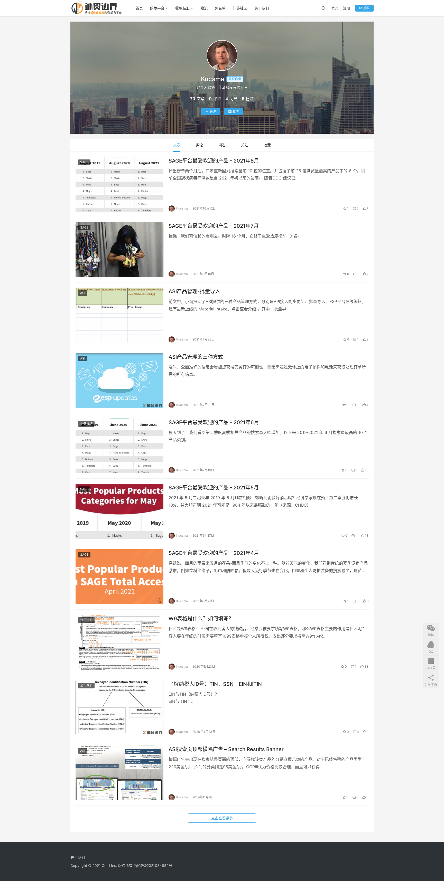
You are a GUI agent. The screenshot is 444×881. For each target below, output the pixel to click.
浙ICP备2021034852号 (153, 865)
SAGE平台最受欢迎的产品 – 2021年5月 (214, 488)
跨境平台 (157, 8)
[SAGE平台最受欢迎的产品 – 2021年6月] (119, 446)
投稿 (366, 8)
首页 (139, 8)
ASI (82, 293)
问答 (222, 145)
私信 (236, 111)
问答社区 (240, 8)
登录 (335, 8)
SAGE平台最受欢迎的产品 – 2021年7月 (214, 226)
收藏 (267, 145)
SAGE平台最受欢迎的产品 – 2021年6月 (214, 422)
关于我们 (261, 8)
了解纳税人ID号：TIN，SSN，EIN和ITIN (215, 684)
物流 (204, 8)
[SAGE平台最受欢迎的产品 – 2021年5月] (119, 511)
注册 (346, 8)
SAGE (84, 162)
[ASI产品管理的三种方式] (119, 380)
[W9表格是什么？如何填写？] (119, 642)
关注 (213, 111)
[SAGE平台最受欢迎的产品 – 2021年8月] (119, 184)
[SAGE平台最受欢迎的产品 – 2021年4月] (119, 576)
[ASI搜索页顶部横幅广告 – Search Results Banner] (119, 772)
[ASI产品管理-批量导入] (119, 315)
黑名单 (220, 8)
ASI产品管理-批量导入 (194, 291)
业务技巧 (86, 424)
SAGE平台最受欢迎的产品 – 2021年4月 (214, 553)
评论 (199, 145)
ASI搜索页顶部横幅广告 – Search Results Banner (226, 749)
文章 (176, 145)
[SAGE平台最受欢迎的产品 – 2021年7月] (119, 249)
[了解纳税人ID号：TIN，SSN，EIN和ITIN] (119, 707)
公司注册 (86, 620)
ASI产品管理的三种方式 (196, 357)
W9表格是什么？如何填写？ (201, 618)
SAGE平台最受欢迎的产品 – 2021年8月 (214, 161)
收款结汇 (182, 8)
